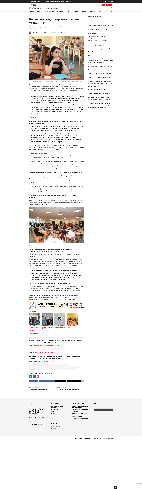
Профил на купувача (108, 438)
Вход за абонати (55, 409)
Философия (75, 424)
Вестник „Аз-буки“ (49, 11)
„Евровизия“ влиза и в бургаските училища (98, 43)
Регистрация (110, 1)
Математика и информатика (79, 413)
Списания (60, 11)
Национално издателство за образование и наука (43, 8)
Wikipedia (69, 1)
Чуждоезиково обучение (78, 422)
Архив (52, 430)
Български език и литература (80, 409)
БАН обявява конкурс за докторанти (96, 58)
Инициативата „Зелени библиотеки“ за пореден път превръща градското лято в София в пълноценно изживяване (100, 49)
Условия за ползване (97, 438)
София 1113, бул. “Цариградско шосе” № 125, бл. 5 (47, 345)
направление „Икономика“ (73, 367)
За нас (38, 11)
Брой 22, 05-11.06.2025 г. (49, 15)
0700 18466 (37, 349)
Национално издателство (36, 1)
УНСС (74, 369)
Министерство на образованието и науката (55, 1)
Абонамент (92, 11)
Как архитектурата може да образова (97, 107)
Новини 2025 (40, 15)
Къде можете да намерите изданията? (57, 407)
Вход (105, 1)
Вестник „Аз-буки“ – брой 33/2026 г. (96, 45)
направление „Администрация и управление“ (55, 367)
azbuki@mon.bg (52, 352)
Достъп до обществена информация (83, 438)
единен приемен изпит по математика (42, 364)
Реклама (83, 11)
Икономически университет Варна (60, 364)
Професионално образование (80, 418)
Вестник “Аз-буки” (55, 426)
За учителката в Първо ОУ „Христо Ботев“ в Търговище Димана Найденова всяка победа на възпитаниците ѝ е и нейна (99, 99)
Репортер (32, 369)
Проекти (75, 11)
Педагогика (75, 411)
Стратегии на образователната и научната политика (80, 407)
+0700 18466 (32, 421)
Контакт (100, 11)
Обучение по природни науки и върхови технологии (80, 415)
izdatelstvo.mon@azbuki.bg (40, 352)
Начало (32, 11)
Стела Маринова (37, 32)
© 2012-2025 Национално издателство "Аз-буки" (39, 438)
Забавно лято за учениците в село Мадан (98, 29)
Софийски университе (41, 369)
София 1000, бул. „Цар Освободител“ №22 (44, 361)
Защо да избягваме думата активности (97, 36)
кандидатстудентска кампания (36, 367)
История (74, 420)
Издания (68, 11)
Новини (34, 15)
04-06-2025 (46, 32)
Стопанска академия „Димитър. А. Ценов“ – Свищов (59, 369)
